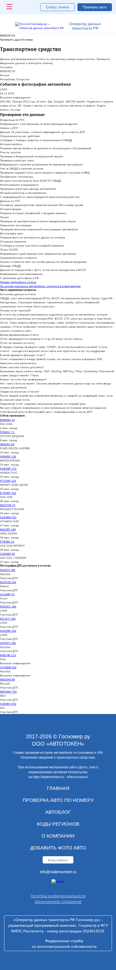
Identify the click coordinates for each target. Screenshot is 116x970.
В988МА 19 (7, 419)
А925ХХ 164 (8, 606)
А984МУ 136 (8, 456)
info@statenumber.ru (58, 871)
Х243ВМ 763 (8, 517)
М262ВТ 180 (8, 529)
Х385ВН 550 (8, 703)
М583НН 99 (7, 679)
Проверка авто (95, 7)
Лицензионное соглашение (58, 901)
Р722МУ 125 (8, 480)
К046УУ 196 (7, 570)
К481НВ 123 (8, 655)
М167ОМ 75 (7, 505)
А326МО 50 (7, 553)
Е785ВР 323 (8, 492)
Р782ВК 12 (7, 541)
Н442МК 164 (8, 630)
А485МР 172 (8, 468)
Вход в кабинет (58, 860)
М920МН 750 (8, 691)
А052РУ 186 (8, 643)
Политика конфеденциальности (58, 896)
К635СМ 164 (8, 582)
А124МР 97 (7, 594)
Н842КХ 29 (7, 444)
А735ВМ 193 (8, 667)
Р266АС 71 (7, 432)
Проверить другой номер (16, 39)
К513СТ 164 (8, 618)
